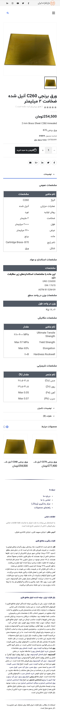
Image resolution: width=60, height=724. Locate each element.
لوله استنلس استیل (14, 680)
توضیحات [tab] (48, 174)
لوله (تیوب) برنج (49, 680)
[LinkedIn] (7, 3)
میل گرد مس (23, 667)
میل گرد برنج (13, 676)
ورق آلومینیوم (15, 657)
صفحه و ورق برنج (40, 140)
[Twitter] (23, 3)
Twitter (48, 162)
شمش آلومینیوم (37, 654)
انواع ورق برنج (24, 676)
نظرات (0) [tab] (47, 416)
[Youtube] (18, 3)
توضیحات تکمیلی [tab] (44, 408)
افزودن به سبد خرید (25, 150)
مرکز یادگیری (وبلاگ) (40, 503)
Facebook (54, 162)
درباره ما (46, 496)
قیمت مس (33, 664)
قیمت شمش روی (25, 648)
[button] (7, 427)
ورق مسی (32, 667)
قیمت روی (37, 648)
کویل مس (13, 667)
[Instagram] (12, 3)
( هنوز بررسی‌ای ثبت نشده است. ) (29, 106)
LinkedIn (42, 162)
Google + (36, 162)
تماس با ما (45, 499)
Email (30, 162)
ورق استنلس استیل (47, 683)
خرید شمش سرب (27, 673)
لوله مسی (15, 664)
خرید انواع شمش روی (40, 651)
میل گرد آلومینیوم (40, 661)
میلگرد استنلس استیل (29, 683)
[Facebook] (28, 3)
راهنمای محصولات (42, 507)
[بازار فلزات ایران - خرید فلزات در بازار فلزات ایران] (46, 3)
